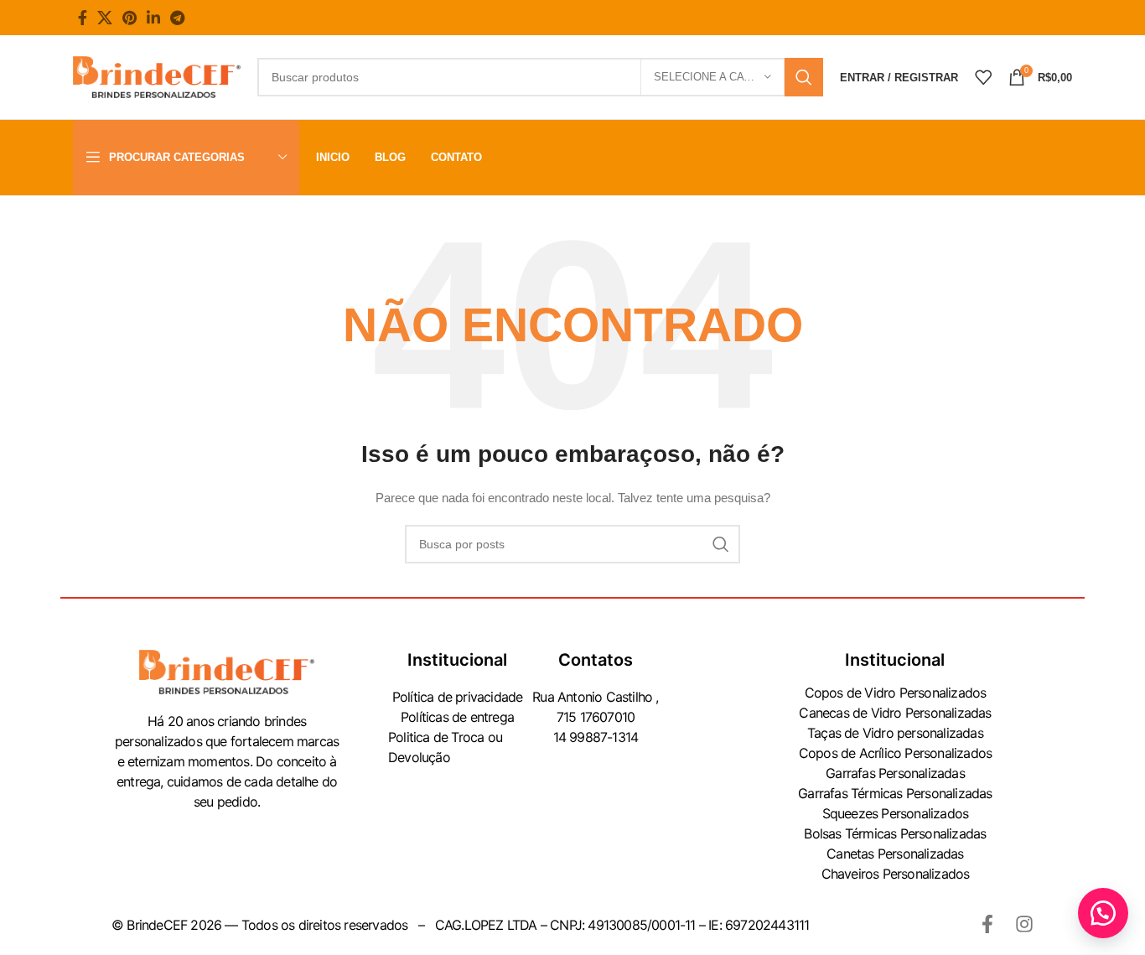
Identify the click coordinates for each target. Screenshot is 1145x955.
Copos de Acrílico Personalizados (895, 753)
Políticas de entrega (457, 716)
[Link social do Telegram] (177, 17)
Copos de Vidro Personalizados (896, 692)
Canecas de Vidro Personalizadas (895, 712)
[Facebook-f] (987, 924)
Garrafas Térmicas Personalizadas (895, 793)
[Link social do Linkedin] (153, 17)
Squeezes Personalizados (895, 813)
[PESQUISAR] (804, 77)
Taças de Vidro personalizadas (895, 732)
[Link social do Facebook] (82, 17)
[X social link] (104, 17)
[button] (1103, 913)
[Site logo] (157, 76)
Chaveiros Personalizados (895, 873)
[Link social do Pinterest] (129, 17)
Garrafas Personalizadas (895, 773)
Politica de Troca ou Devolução (445, 747)
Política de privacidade (457, 696)
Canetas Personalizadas (894, 853)
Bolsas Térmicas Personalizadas (895, 833)
